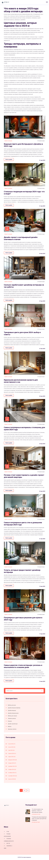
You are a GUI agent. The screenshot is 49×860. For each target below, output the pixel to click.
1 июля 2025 (11, 743)
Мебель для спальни (12, 715)
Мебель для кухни (12, 705)
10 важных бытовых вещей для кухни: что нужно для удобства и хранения (39, 818)
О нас (7, 831)
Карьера (10, 721)
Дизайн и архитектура (12, 723)
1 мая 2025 (11, 750)
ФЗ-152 (8, 843)
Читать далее (8, 159)
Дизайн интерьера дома (13, 713)
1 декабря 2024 (12, 766)
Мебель (9, 726)
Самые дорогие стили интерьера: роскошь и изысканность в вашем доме (23, 666)
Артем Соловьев (8, 140)
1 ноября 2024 (12, 769)
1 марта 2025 (11, 756)
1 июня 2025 (11, 747)
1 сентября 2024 (12, 775)
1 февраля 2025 (12, 759)
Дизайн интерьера (12, 710)
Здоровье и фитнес (12, 729)
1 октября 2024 (12, 772)
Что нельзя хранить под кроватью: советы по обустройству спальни (37, 811)
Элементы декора (12, 718)
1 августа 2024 (12, 779)
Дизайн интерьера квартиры (14, 707)
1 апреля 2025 (12, 753)
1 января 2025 (12, 763)
